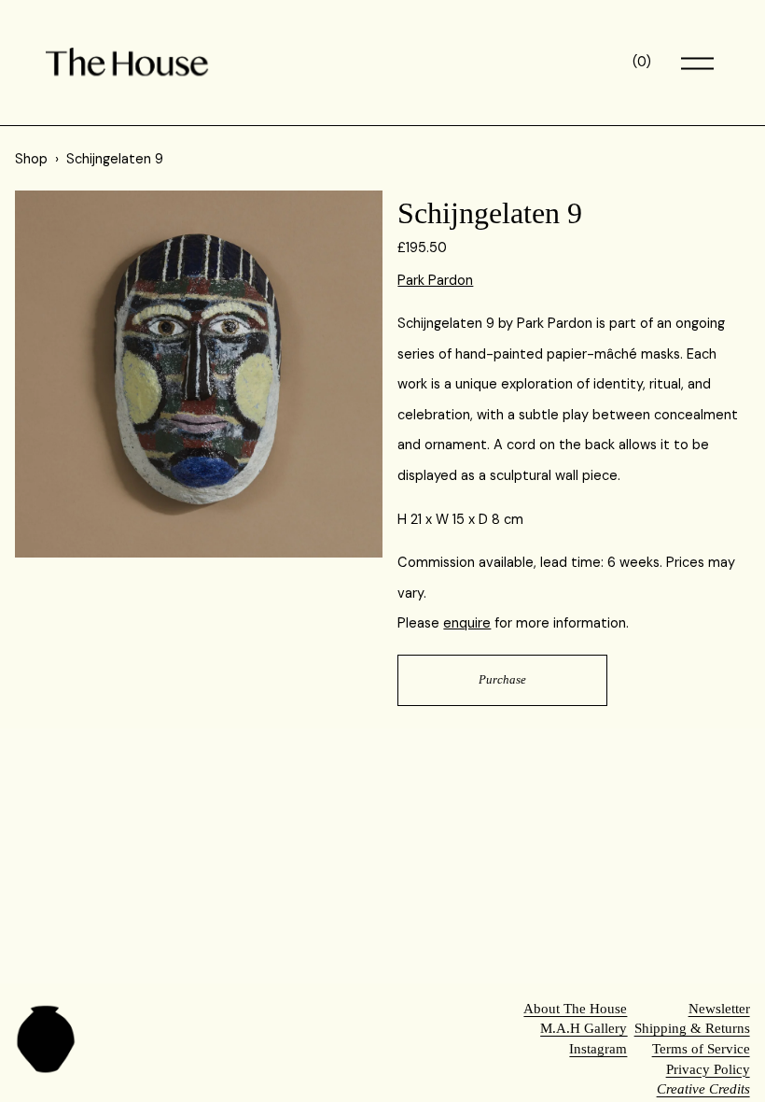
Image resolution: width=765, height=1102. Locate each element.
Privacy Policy (708, 1069)
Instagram (598, 1048)
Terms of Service (701, 1048)
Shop (31, 159)
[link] (198, 374)
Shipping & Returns (692, 1028)
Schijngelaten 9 (114, 159)
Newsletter (719, 1008)
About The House (575, 1008)
